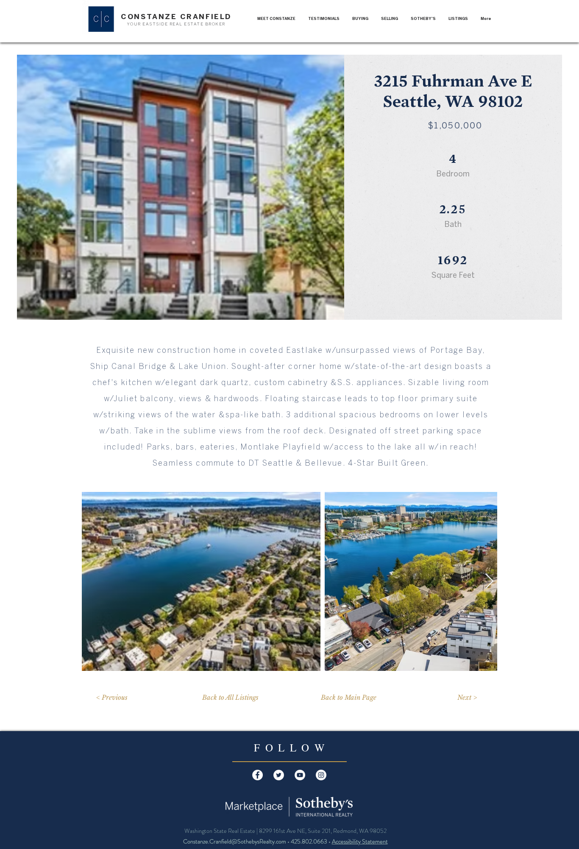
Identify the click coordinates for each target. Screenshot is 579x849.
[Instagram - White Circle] (321, 775)
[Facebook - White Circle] (257, 775)
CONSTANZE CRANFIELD (176, 16)
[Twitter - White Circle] (278, 775)
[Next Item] (489, 581)
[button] (458, 19)
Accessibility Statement (360, 841)
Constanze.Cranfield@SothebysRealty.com (234, 841)
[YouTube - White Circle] (300, 775)
